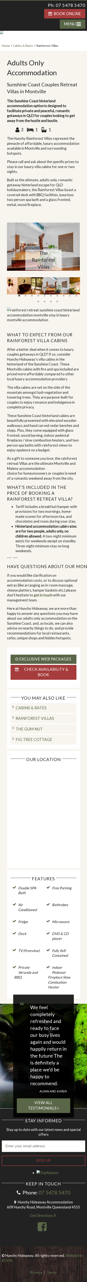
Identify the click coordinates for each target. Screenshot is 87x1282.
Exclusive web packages (45, 659)
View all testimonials (42, 1106)
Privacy (36, 1272)
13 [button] (51, 302)
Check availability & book (45, 672)
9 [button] (70, 296)
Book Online (66, 13)
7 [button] (57, 296)
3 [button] (32, 296)
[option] (43, 247)
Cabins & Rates (31, 708)
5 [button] (44, 296)
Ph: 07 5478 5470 (66, 5)
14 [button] (57, 302)
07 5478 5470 (54, 1192)
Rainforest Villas (35, 718)
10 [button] (76, 296)
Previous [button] (10, 288)
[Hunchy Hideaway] (21, 13)
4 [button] (38, 296)
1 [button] (19, 296)
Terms (52, 1272)
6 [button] (51, 296)
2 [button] (25, 296)
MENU (70, 24)
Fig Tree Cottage (34, 739)
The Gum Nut (29, 729)
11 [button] (38, 302)
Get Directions (42, 1215)
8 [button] (63, 296)
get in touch (43, 595)
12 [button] (44, 302)
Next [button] (77, 288)
